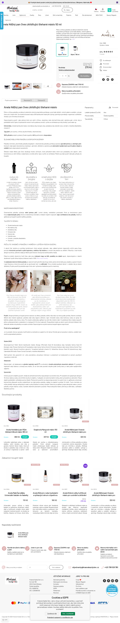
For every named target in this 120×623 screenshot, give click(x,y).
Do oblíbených (107, 60)
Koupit (25, 437)
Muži (76, 15)
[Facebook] (104, 580)
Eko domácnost (87, 15)
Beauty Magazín (111, 15)
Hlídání (105, 70)
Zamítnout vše (52, 614)
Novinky (6, 15)
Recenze (56, 593)
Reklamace (56, 590)
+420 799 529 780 (56, 6)
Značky (32, 15)
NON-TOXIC (99, 15)
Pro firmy (78, 586)
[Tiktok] (116, 580)
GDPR (55, 588)
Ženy (39, 15)
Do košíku (84, 76)
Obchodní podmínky (59, 580)
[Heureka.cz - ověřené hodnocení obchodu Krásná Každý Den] (112, 596)
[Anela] (108, 39)
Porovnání (106, 64)
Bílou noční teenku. (43, 258)
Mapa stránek (114, 617)
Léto (13, 15)
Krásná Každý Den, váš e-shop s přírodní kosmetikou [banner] (13, 9)
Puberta (68, 15)
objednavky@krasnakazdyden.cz (41, 6)
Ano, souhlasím (68, 614)
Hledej (68, 10)
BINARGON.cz (104, 617)
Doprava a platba (58, 586)
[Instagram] (112, 580)
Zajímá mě (22, 15)
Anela (107, 45)
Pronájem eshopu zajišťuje (92, 617)
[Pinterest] (108, 580)
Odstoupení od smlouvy (60, 582)
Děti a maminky (57, 15)
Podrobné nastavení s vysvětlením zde (60, 617)
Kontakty (56, 584)
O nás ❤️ (78, 580)
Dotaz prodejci (107, 67)
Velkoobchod (80, 584)
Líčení (47, 15)
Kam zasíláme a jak (81, 588)
